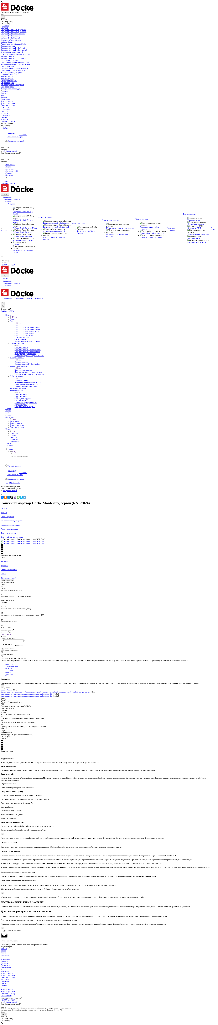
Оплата (8, 672)
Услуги (3, 953)
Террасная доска (21, 394)
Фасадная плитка (21, 362)
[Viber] (15, 497)
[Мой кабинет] (2, 301)
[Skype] (21, 497)
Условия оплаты (7, 973)
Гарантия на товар (8, 977)
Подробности (6, 634)
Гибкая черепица (21, 380)
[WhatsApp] (18, 497)
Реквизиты (5, 979)
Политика (5, 981)
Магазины (5, 971)
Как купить (14, 421)
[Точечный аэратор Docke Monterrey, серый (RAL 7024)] (23, 541)
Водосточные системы (23, 370)
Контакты (5, 963)
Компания (14, 433)
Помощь (4, 985)
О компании (5, 959)
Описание (9, 664)
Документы (5, 965)
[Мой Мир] (8, 497)
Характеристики (11, 666)
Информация (6, 967)
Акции (3, 951)
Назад (14, 317)
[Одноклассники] (5, 497)
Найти (4, 1014)
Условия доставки (8, 975)
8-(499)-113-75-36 (8, 121)
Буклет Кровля (6, 690)
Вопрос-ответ (6, 996)
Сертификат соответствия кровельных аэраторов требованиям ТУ (26, 694)
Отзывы (8, 668)
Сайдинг (18, 325)
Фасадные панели (21, 348)
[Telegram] (24, 497)
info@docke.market (10, 151)
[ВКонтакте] (2, 497)
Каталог (13, 319)
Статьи (3, 983)
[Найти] (3, 17)
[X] (11, 497)
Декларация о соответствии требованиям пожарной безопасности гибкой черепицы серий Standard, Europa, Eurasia (45, 692)
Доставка (9, 675)
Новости (4, 961)
